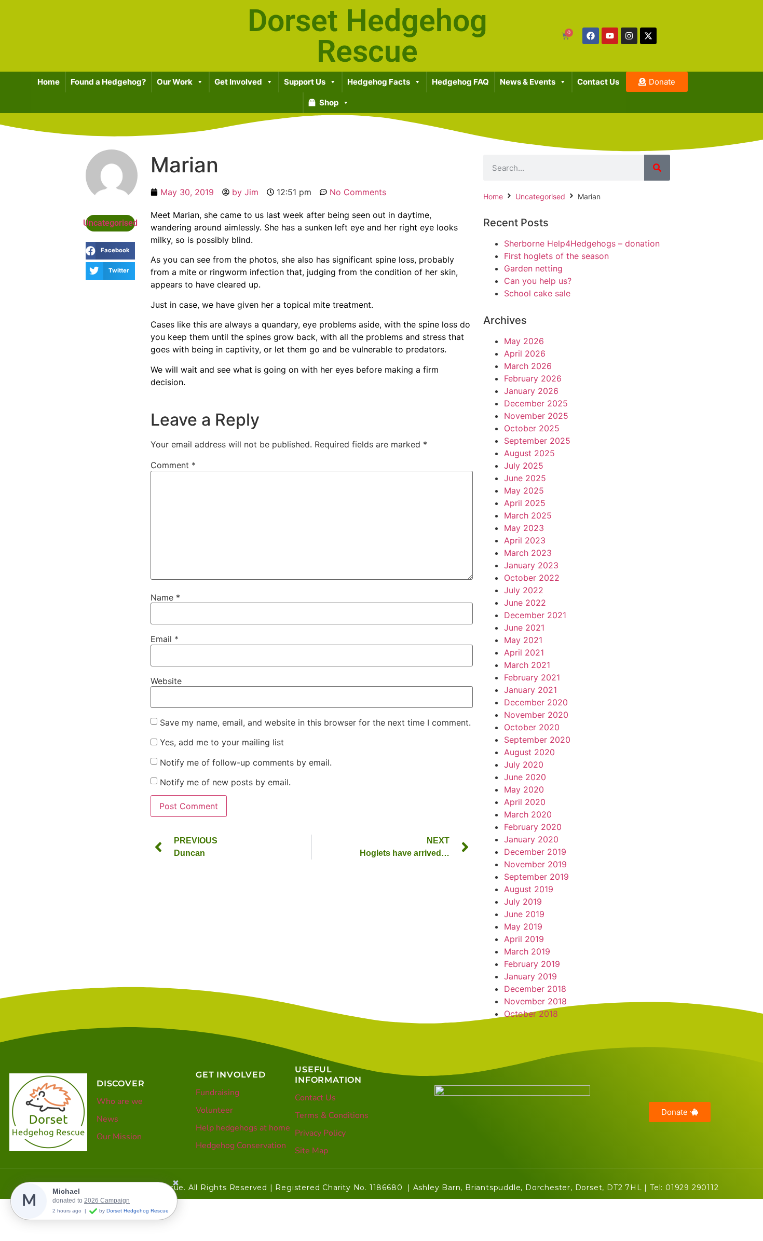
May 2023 (524, 528)
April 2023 (525, 540)
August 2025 (529, 453)
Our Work (175, 82)
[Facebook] (590, 36)
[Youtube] (610, 36)
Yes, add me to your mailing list (220, 742)
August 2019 (528, 889)
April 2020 (525, 802)
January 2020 (531, 839)
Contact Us (598, 82)
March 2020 (528, 814)
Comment (173, 465)
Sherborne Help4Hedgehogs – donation (582, 243)
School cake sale (537, 293)
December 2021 (535, 615)
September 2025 (537, 440)
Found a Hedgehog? (108, 82)
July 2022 (523, 590)
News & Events (527, 82)
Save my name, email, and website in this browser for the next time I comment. (315, 722)
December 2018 (535, 989)
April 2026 (525, 353)
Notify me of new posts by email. (225, 782)
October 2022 (532, 577)
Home (48, 82)
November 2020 (536, 715)
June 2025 (525, 478)
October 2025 (532, 428)
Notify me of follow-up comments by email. (246, 762)
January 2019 (530, 976)
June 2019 (524, 914)
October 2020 (532, 727)
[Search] (657, 168)
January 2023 (531, 565)
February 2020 (533, 827)
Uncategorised (110, 223)
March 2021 (527, 665)
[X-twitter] (648, 36)
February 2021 (532, 677)
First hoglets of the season (556, 256)
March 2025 (528, 515)
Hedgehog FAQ (460, 82)
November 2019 (535, 864)
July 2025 (523, 465)
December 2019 (535, 852)
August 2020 (529, 752)
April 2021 (524, 652)
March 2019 (527, 951)
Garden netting (533, 268)
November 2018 (535, 1001)
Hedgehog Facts (378, 82)
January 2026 (531, 391)
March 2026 (528, 366)
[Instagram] (629, 36)
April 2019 (524, 939)
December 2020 (536, 702)
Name (165, 597)
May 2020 (524, 789)
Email (165, 639)
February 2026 (533, 378)
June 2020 (525, 777)
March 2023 (528, 553)
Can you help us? (537, 281)
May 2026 (524, 341)
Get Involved (238, 82)
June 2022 (525, 602)
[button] (110, 251)
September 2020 (537, 739)
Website (166, 681)
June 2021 (524, 627)
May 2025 (524, 490)
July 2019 (523, 901)
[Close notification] (176, 1184)
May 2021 (523, 640)
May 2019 (523, 926)
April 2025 (525, 503)
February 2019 (532, 964)
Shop (328, 102)
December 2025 (536, 403)
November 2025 (536, 416)
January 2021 (530, 690)
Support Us (304, 82)
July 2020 (523, 764)
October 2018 (531, 1013)
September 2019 (536, 876)
